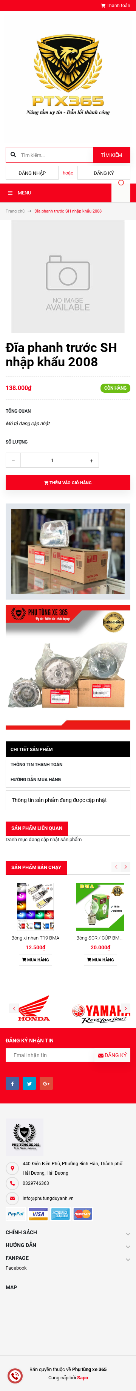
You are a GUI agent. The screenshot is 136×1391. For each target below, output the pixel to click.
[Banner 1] (68, 551)
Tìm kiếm (111, 155)
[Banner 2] (68, 667)
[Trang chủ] (68, 78)
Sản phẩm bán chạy (36, 867)
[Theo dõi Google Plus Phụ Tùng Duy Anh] (46, 1083)
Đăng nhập (32, 173)
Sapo (82, 1377)
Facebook (16, 1268)
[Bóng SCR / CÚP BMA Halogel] (100, 907)
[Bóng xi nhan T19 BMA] (35, 907)
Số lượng (17, 442)
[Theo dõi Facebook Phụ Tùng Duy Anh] (12, 1083)
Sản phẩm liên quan (36, 828)
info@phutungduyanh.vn (48, 1198)
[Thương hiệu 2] (102, 1009)
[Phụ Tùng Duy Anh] (68, 1137)
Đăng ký (104, 173)
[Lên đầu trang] (124, 1377)
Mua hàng (37, 960)
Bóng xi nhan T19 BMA (35, 938)
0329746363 (36, 1183)
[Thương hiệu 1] (34, 1009)
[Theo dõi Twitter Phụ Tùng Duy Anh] (29, 1083)
